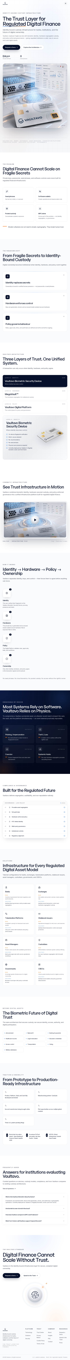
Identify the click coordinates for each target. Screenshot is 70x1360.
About (49, 1332)
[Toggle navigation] (65, 3)
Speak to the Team (30, 1275)
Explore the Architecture (31, 47)
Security (27, 1338)
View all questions (8, 1188)
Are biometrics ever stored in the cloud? (18, 1208)
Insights (50, 1335)
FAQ (49, 1338)
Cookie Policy (41, 1340)
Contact (50, 1341)
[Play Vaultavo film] (35, 519)
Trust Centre (40, 1332)
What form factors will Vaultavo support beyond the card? (24, 1221)
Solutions (27, 1335)
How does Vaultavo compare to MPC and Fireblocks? (22, 1215)
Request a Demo (10, 47)
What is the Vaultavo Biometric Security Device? (20, 1197)
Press (60, 1342)
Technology (28, 1332)
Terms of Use (40, 1343)
